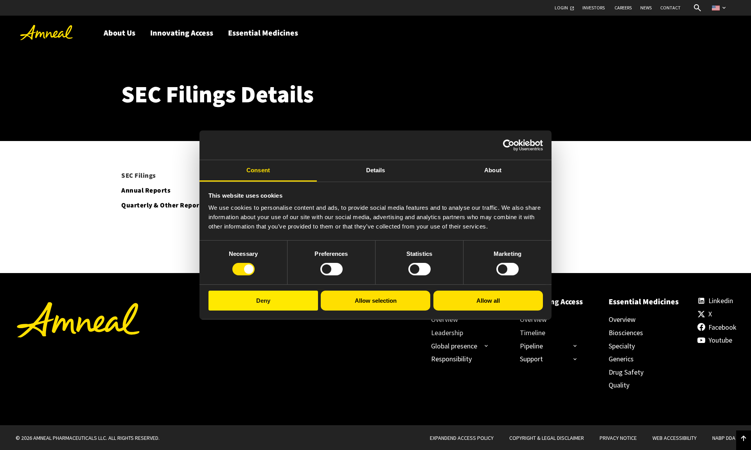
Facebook (721, 327)
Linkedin (720, 300)
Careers (623, 8)
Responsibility (451, 359)
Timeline (532, 333)
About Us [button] (119, 33)
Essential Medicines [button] (263, 33)
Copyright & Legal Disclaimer (546, 437)
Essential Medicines (640, 301)
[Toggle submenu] (456, 346)
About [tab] (492, 170)
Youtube (720, 340)
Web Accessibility (674, 437)
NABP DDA (723, 437)
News (646, 8)
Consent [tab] (258, 170)
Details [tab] (375, 170)
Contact (670, 8)
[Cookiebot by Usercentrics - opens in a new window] (508, 145)
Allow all (488, 300)
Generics (621, 359)
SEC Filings (138, 175)
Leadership (447, 333)
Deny (263, 300)
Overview (444, 319)
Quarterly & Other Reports (163, 205)
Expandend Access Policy (462, 437)
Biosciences (626, 333)
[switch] (331, 269)
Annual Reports (146, 190)
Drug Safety (626, 372)
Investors (593, 8)
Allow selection (376, 300)
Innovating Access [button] (181, 33)
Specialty (622, 346)
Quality (619, 385)
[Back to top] (743, 438)
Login (561, 8)
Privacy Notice (618, 437)
